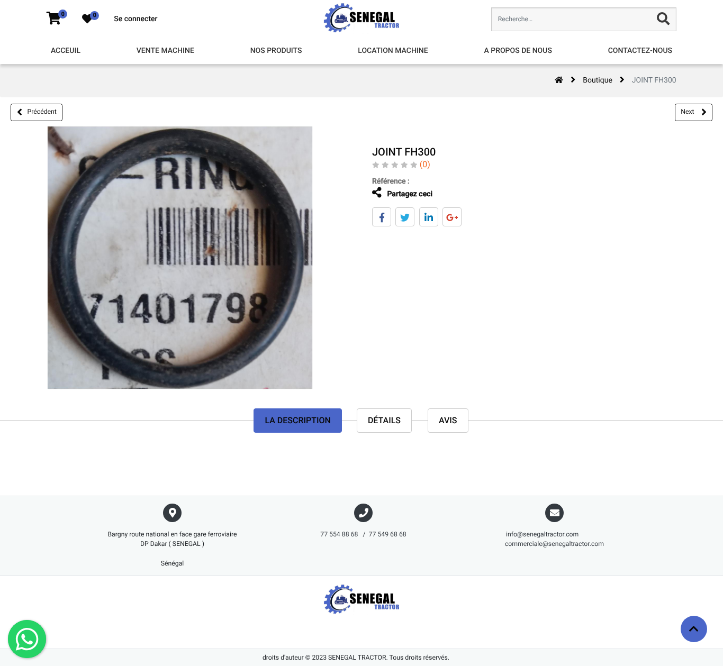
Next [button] (688, 111)
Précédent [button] (42, 111)
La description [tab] (297, 420)
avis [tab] (448, 420)
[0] (54, 19)
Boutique (597, 80)
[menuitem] (65, 51)
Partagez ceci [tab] (408, 194)
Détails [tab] (384, 420)
